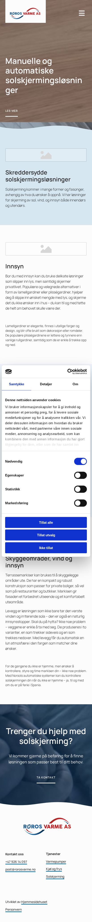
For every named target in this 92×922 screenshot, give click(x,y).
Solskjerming (55, 876)
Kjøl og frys (54, 869)
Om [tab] (75, 384)
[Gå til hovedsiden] (39, 11)
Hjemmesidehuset (34, 902)
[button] (11, 111)
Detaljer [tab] (46, 384)
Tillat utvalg (46, 535)
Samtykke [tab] (16, 384)
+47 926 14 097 (16, 862)
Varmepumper (56, 861)
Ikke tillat (46, 547)
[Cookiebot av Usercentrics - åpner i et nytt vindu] (67, 372)
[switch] (80, 475)
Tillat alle (46, 522)
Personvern (13, 909)
